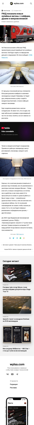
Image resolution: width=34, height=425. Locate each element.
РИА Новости (20, 234)
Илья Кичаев (7, 10)
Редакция (14, 384)
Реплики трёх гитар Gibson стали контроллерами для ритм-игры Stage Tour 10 (16, 289)
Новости (5, 285)
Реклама (13, 388)
